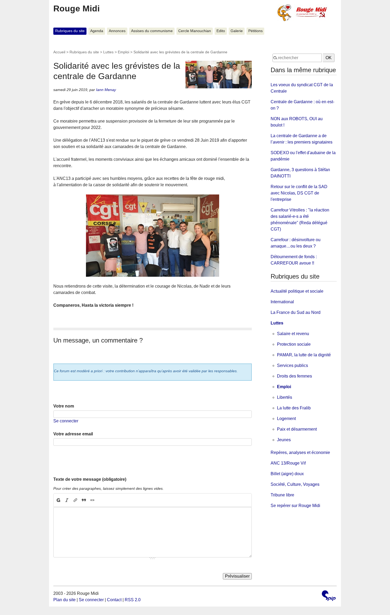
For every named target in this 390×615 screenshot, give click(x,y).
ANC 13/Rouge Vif (288, 463)
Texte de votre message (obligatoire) (89, 479)
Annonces (117, 31)
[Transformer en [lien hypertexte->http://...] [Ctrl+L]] (75, 500)
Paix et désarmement (297, 429)
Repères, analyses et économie (300, 452)
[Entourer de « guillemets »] (92, 500)
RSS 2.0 (133, 599)
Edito (220, 31)
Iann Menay (106, 90)
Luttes (108, 52)
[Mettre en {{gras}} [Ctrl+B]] (58, 500)
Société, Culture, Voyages (295, 484)
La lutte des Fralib (294, 408)
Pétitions (255, 31)
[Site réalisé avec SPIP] (329, 596)
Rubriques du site (70, 31)
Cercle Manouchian (194, 31)
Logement (286, 418)
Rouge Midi (76, 8)
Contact (114, 599)
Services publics (292, 365)
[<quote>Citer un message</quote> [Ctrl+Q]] (84, 500)
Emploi (123, 52)
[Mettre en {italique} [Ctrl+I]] (67, 500)
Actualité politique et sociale (297, 291)
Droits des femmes (294, 376)
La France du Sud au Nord (295, 312)
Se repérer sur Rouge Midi (295, 505)
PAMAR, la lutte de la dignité (304, 355)
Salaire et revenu (293, 333)
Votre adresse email (73, 434)
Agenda (96, 31)
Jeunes (284, 440)
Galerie (237, 31)
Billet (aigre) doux (287, 473)
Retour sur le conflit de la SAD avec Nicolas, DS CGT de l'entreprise (299, 193)
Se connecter (65, 421)
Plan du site (64, 599)
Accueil (59, 52)
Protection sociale (294, 344)
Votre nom (63, 406)
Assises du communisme (152, 31)
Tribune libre (282, 495)
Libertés (284, 397)
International (282, 302)
